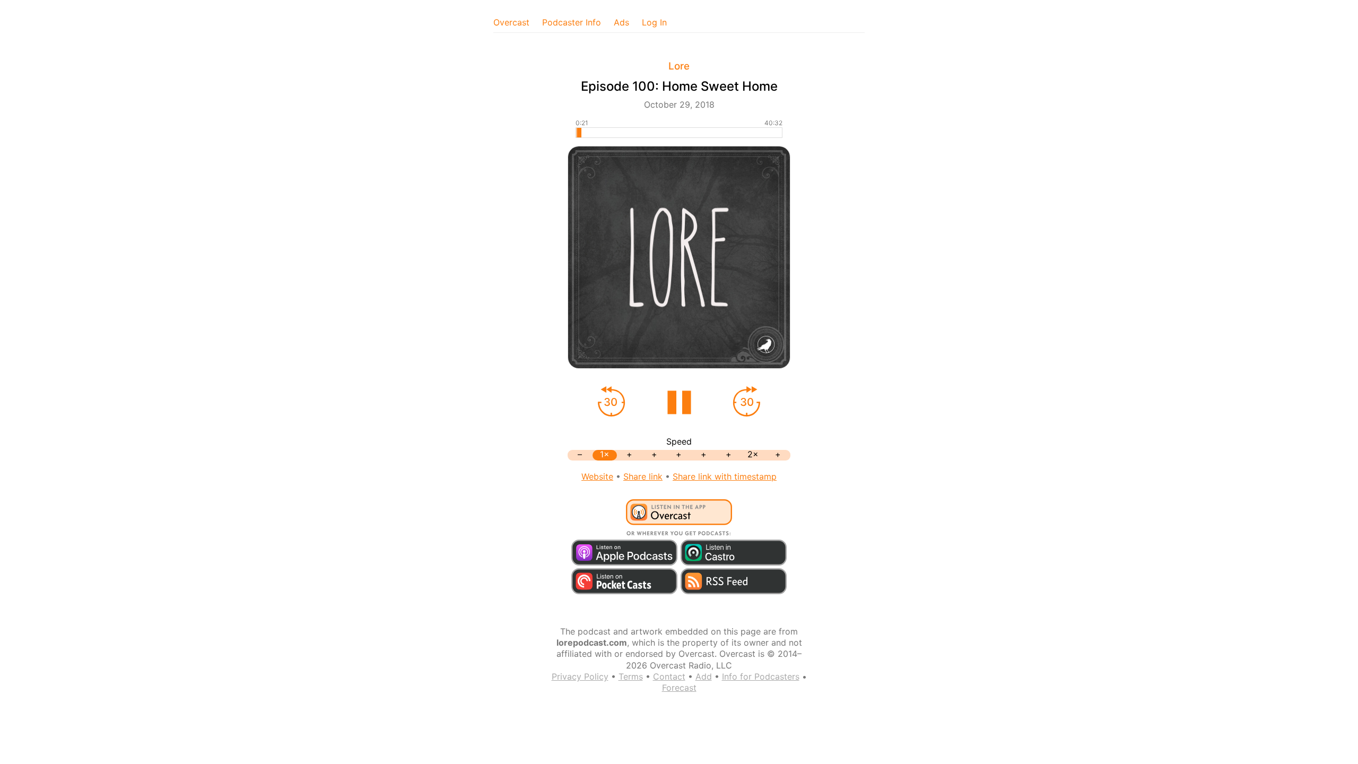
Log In (654, 22)
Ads (621, 22)
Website (597, 476)
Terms (631, 676)
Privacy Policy (580, 676)
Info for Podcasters (760, 676)
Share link (643, 476)
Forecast (679, 687)
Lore (679, 66)
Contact (669, 676)
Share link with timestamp (725, 476)
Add (703, 676)
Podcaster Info (571, 22)
